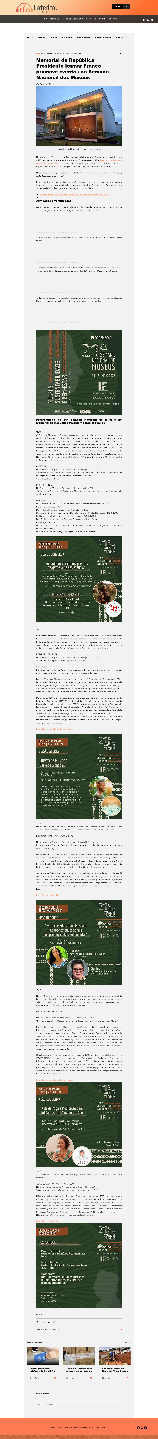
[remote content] (79, 222)
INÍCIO (30, 37)
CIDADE (53, 37)
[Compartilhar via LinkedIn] (49, 1322)
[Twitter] (148, 20)
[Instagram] (152, 20)
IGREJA (41, 37)
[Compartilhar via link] (54, 1322)
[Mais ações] (120, 53)
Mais (118, 37)
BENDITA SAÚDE (103, 37)
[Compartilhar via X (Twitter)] (43, 1322)
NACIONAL (67, 37)
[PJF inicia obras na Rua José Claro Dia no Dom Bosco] (115, 1356)
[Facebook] (144, 20)
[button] (128, 37)
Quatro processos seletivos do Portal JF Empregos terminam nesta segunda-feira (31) (41, 1369)
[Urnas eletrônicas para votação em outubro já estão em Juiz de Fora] (79, 1356)
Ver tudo (128, 1342)
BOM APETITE (84, 37)
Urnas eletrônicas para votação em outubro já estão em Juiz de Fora (79, 1369)
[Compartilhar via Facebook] (37, 1322)
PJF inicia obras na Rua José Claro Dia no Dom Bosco (114, 1369)
